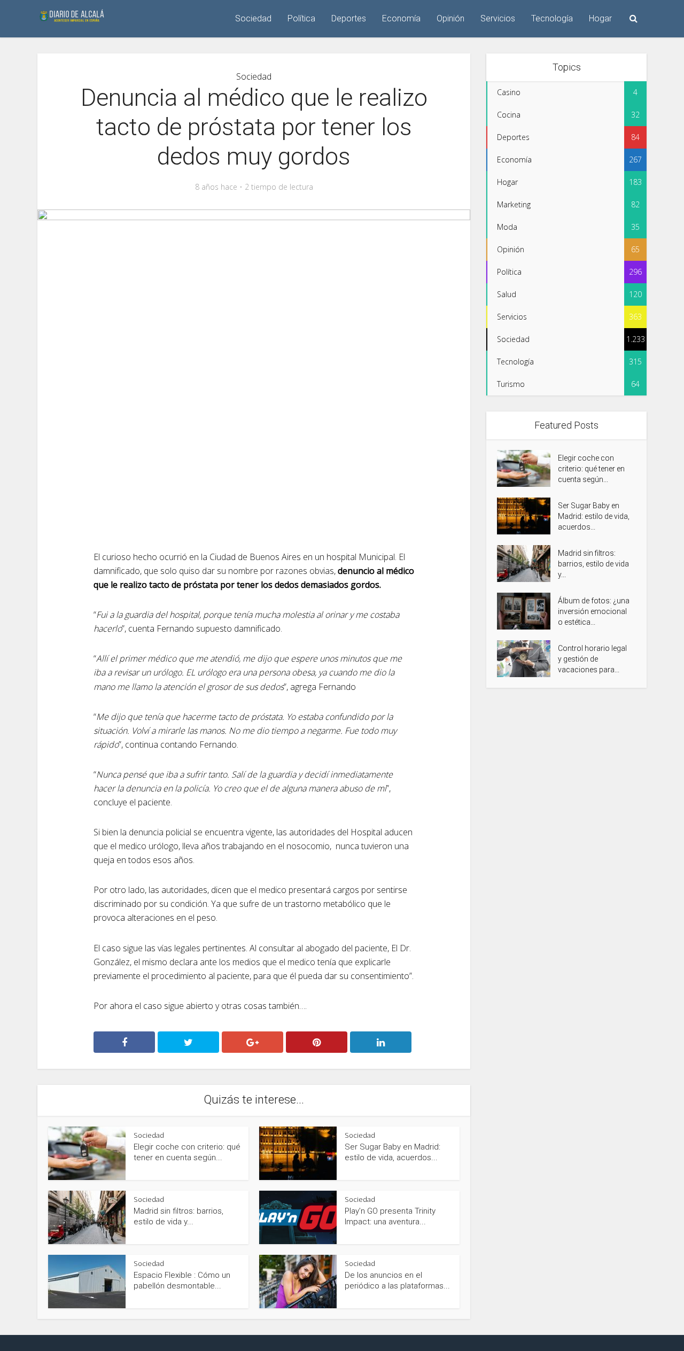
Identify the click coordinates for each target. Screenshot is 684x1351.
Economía (401, 18)
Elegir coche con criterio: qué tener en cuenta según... (591, 469)
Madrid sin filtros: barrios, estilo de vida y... (593, 564)
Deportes (348, 18)
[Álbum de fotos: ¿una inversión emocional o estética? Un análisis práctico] (527, 611)
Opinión (450, 18)
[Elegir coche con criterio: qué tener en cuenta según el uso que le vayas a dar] (527, 468)
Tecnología (552, 18)
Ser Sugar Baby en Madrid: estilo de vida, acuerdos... (593, 516)
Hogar (600, 18)
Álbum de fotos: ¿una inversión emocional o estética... (593, 611)
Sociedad (253, 18)
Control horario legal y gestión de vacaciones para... (592, 659)
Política (301, 18)
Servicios (497, 18)
